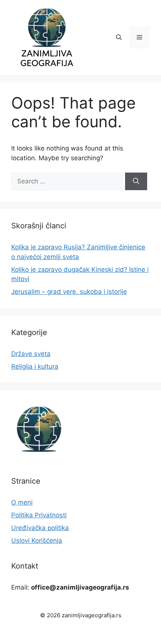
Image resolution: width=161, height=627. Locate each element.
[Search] (136, 182)
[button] (119, 37)
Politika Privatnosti (39, 515)
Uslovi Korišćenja (36, 540)
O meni (22, 502)
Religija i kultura (34, 366)
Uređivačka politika (40, 528)
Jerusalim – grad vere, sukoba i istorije (69, 291)
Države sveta (31, 353)
